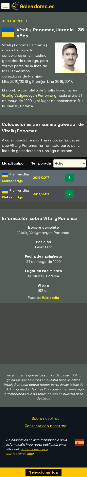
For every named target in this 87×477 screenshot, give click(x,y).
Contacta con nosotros (45, 425)
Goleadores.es (37, 6)
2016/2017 (41, 177)
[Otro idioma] (78, 441)
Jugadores (13, 21)
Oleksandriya (12, 181)
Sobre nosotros (45, 418)
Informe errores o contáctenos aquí (27, 451)
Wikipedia (50, 297)
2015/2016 (41, 194)
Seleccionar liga (43, 472)
